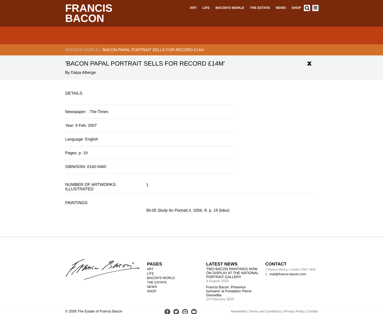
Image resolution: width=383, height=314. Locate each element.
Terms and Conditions (265, 311)
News (281, 8)
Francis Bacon (88, 13)
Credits (312, 311)
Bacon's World (229, 8)
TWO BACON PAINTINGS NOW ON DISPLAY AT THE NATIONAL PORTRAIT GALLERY (232, 273)
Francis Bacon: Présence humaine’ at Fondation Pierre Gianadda (229, 291)
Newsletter (238, 311)
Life (206, 8)
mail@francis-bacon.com (287, 274)
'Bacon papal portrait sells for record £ (153, 50)
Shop (296, 8)
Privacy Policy (294, 311)
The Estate (260, 8)
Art (193, 8)
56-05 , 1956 (174, 210)
